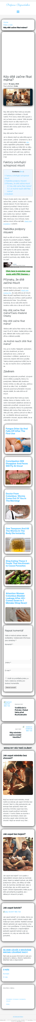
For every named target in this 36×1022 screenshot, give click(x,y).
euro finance (30, 1019)
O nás (5, 977)
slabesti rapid (3, 1019)
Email (8, 1004)
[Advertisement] (18, 55)
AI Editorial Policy (18, 1016)
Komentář (9, 644)
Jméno (8, 662)
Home (5, 22)
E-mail (8, 670)
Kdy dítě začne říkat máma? (19, 186)
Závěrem (9, 194)
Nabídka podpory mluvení (15, 181)
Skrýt (21, 171)
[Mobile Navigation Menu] (18, 12)
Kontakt (6, 974)
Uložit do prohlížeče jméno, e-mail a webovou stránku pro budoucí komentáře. (17, 680)
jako (27, 142)
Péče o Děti (8, 25)
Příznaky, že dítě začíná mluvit (17, 183)
